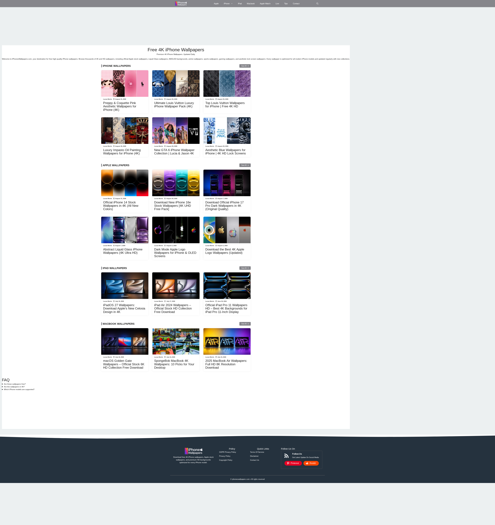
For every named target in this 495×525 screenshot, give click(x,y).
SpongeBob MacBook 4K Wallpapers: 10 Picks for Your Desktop (174, 364)
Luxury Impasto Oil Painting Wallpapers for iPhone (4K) (122, 151)
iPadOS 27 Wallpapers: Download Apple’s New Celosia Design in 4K (124, 308)
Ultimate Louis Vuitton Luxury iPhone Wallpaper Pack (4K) (174, 104)
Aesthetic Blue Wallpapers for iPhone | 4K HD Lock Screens (225, 151)
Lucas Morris (107, 99)
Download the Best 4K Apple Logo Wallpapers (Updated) (224, 251)
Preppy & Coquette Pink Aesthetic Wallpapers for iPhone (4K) (119, 106)
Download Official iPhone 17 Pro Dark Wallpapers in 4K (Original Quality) (224, 206)
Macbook (251, 3)
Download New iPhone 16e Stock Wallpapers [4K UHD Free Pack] (172, 206)
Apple (216, 3)
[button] (317, 3)
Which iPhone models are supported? (19, 389)
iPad (240, 3)
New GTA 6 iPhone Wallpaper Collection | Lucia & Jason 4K (174, 151)
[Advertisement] (79, 26)
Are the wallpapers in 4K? (14, 387)
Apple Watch (265, 3)
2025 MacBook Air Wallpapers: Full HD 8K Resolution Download (226, 364)
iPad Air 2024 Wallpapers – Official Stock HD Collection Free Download (173, 308)
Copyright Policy (225, 460)
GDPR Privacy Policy (227, 452)
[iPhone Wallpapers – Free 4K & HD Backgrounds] (181, 3)
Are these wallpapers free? (15, 384)
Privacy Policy (224, 456)
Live (277, 3)
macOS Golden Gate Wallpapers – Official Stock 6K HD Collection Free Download (123, 364)
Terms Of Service (257, 452)
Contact (296, 3)
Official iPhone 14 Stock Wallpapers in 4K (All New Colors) (120, 206)
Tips (286, 3)
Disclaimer (254, 456)
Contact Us (254, 460)
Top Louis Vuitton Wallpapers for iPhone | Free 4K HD (225, 104)
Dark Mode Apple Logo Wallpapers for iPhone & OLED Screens (175, 253)
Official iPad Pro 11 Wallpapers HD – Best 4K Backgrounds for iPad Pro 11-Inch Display (226, 308)
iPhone (227, 3)
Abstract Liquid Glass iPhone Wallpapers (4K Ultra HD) (122, 251)
